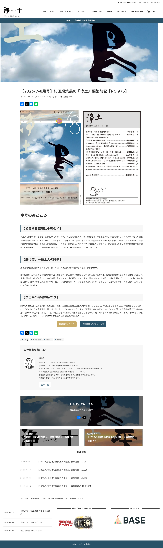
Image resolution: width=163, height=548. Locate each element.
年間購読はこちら (66, 324)
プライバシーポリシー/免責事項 (148, 2)
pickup (25, 340)
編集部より (67, 97)
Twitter (122, 2)
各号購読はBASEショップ (93, 324)
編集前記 (59, 340)
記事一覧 (45, 384)
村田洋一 (48, 340)
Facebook (132, 2)
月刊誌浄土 (37, 340)
